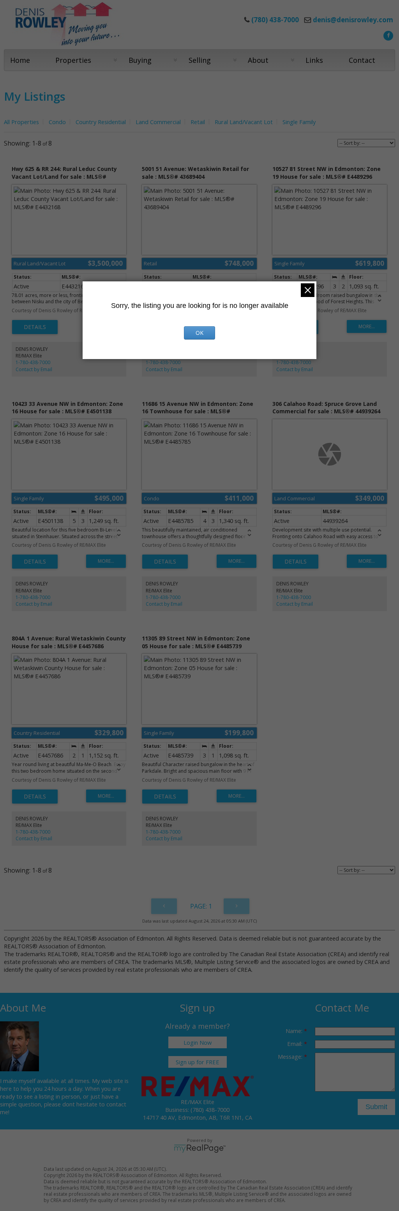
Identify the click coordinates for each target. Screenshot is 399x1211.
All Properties (21, 122)
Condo (57, 122)
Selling (200, 60)
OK (199, 332)
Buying (140, 60)
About (258, 60)
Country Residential (101, 122)
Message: (291, 1056)
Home (20, 60)
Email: (295, 1043)
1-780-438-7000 (33, 362)
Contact (362, 60)
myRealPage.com (199, 1148)
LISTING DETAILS (35, 327)
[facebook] (387, 35)
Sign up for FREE (197, 1062)
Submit (376, 1107)
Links (314, 60)
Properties (73, 60)
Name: (295, 1031)
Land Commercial (158, 122)
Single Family (299, 122)
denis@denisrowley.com (353, 19)
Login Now (198, 1042)
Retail (198, 122)
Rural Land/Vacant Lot (244, 122)
